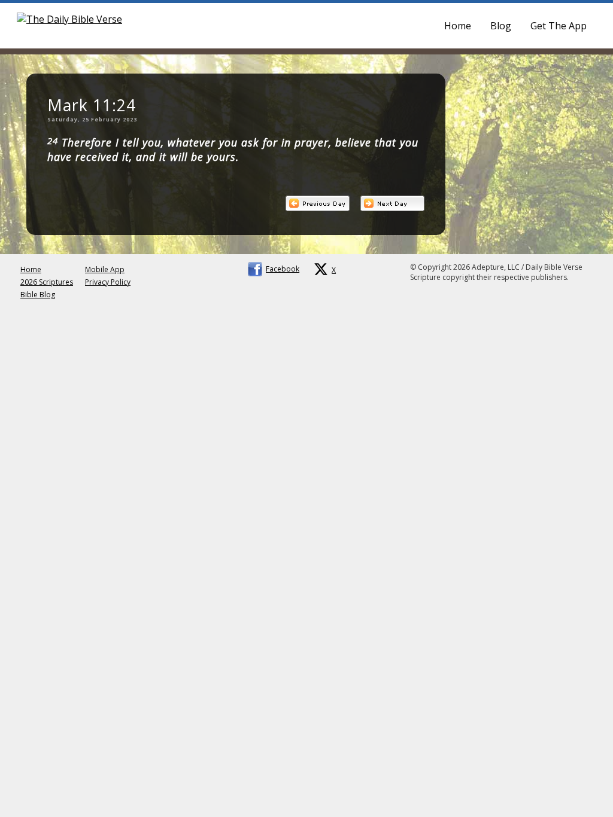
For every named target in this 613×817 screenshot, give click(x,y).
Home (457, 25)
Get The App (558, 25)
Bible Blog (37, 294)
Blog (500, 25)
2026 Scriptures (46, 282)
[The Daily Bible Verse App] (69, 19)
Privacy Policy (108, 282)
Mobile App (105, 269)
